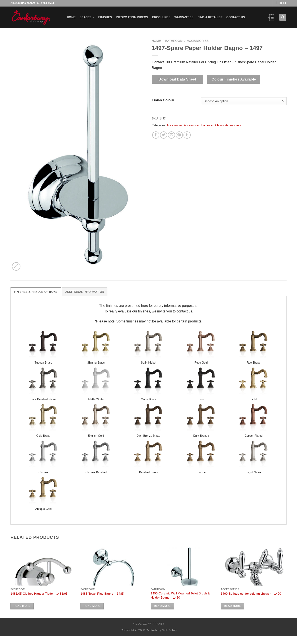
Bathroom (174, 40)
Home (71, 17)
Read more (22, 606)
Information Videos (132, 17)
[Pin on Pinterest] (179, 135)
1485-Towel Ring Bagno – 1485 (102, 593)
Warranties (184, 17)
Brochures (161, 17)
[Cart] (271, 17)
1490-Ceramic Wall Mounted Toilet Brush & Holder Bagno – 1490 (180, 595)
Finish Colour (163, 100)
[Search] (282, 17)
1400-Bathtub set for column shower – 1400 (251, 593)
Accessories (198, 40)
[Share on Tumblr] (187, 135)
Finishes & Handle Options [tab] (35, 292)
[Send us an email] (284, 3)
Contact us (235, 17)
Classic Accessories (228, 125)
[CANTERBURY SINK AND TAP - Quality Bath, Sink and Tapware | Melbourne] (35, 17)
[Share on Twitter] (163, 135)
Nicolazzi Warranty (148, 623)
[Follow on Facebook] (276, 3)
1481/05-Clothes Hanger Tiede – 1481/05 (39, 593)
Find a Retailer (210, 17)
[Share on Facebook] (155, 135)
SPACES (86, 17)
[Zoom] (16, 266)
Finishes (105, 17)
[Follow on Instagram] (280, 3)
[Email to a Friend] (171, 135)
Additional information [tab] (84, 292)
